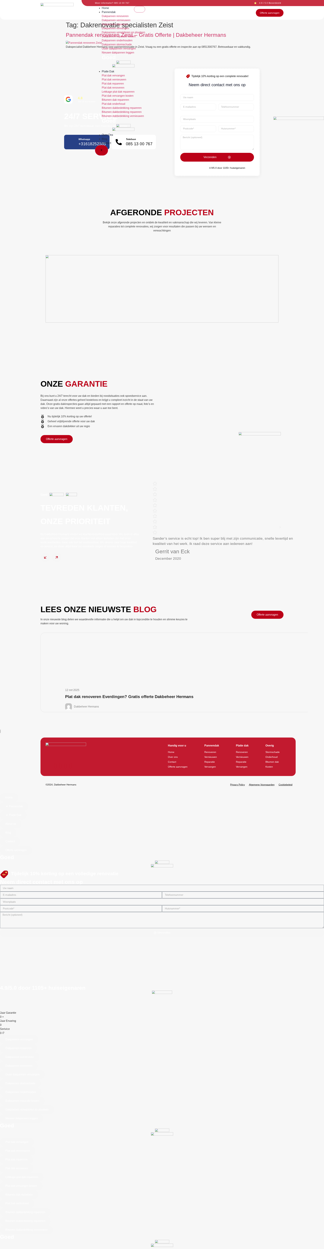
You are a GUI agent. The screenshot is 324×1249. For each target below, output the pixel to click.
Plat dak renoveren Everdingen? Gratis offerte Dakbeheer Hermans (129, 696)
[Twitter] (65, 765)
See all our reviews (86, 101)
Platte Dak (108, 71)
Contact (106, 143)
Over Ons (107, 134)
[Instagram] (60, 765)
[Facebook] (55, 765)
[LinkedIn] (70, 765)
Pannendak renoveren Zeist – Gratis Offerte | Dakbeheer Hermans (146, 35)
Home (105, 8)
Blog (104, 138)
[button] (156, 527)
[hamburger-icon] (139, 9)
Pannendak (109, 12)
